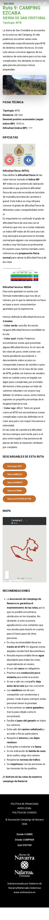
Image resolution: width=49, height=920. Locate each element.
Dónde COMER (25, 834)
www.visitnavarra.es (24, 892)
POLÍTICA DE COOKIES (24, 812)
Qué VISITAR (24, 845)
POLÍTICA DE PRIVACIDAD (24, 803)
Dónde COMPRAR (24, 839)
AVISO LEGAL (24, 808)
